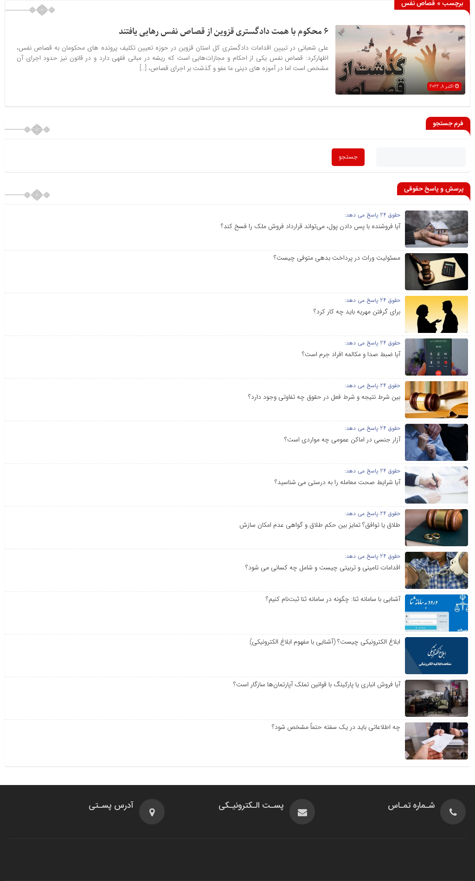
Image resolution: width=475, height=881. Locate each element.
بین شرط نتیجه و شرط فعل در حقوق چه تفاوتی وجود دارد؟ (324, 397)
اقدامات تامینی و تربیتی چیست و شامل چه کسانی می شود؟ (322, 567)
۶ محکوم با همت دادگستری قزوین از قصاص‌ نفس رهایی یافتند (223, 32)
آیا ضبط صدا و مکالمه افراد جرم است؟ (351, 354)
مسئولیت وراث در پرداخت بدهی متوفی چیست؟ (337, 258)
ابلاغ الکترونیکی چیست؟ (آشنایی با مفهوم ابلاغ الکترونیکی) (325, 642)
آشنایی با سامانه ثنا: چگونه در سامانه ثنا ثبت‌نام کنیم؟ (333, 599)
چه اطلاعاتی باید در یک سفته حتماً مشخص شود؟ (336, 727)
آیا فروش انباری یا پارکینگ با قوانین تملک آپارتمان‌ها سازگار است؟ (316, 684)
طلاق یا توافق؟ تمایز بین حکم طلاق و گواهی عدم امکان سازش (319, 525)
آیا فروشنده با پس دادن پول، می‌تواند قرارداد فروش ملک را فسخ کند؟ (310, 226)
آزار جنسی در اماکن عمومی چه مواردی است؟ (342, 439)
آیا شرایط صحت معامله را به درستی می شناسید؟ (337, 482)
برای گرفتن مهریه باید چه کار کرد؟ (357, 311)
